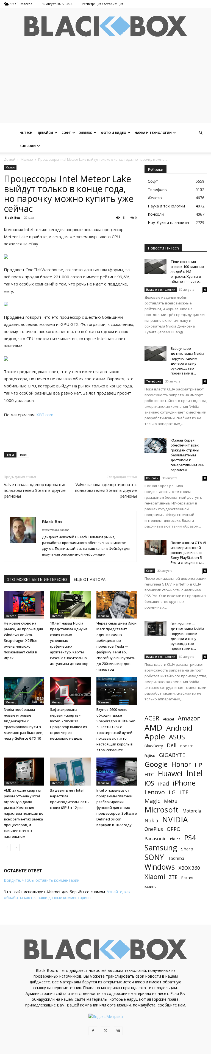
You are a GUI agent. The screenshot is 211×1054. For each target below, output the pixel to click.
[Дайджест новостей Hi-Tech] (105, 26)
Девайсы (45, 133)
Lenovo (155, 792)
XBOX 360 (189, 868)
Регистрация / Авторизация (102, 4)
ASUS (177, 737)
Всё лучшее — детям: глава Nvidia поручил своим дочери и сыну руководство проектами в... (187, 361)
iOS (149, 783)
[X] (105, 1031)
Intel (23, 455)
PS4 (190, 838)
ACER (152, 718)
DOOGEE (186, 746)
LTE (183, 792)
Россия (187, 877)
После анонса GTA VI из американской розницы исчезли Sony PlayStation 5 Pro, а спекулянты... (188, 552)
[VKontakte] (118, 1031)
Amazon (189, 718)
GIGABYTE (172, 755)
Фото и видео (113, 133)
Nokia (151, 820)
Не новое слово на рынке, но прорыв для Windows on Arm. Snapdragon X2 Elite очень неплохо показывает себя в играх (23, 640)
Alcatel (168, 719)
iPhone (184, 783)
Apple (155, 736)
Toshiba (176, 858)
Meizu (170, 801)
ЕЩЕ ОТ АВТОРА (90, 579)
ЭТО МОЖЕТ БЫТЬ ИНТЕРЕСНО (37, 579)
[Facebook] (92, 1031)
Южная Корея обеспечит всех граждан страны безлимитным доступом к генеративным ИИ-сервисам (187, 455)
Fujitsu (150, 755)
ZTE (173, 877)
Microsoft (162, 809)
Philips (175, 839)
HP (198, 765)
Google (156, 764)
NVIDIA (175, 819)
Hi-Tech (26, 133)
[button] (200, 132)
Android (179, 728)
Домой (9, 159)
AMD (153, 728)
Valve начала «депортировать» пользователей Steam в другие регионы (35, 490)
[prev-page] (7, 847)
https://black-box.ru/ (55, 530)
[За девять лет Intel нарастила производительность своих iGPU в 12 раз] (70, 771)
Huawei (170, 773)
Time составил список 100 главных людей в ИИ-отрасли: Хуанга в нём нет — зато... (187, 271)
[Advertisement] (105, 84)
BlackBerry (154, 745)
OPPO (174, 829)
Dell (171, 745)
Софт (66, 133)
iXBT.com (44, 414)
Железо (85, 133)
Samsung (161, 847)
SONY (154, 857)
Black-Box (12, 217)
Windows (160, 867)
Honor (181, 764)
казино (151, 886)
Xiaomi (155, 876)
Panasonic (155, 838)
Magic (152, 801)
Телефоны (154, 381)
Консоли (28, 146)
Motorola (191, 811)
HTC (149, 774)
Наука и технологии (153, 133)
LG (172, 792)
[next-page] (16, 847)
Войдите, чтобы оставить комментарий (41, 880)
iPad (163, 783)
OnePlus (154, 829)
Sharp (187, 848)
